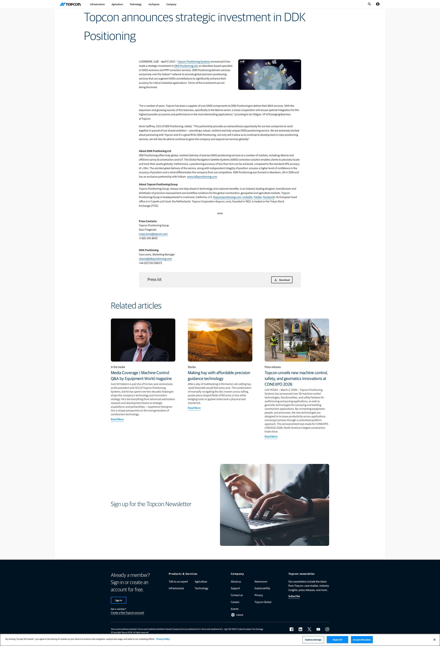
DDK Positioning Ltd (185, 65)
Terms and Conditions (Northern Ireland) (155, 629)
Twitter (258, 197)
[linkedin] (300, 629)
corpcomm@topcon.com (153, 234)
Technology (136, 4)
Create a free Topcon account (127, 612)
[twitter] (309, 629)
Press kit (154, 279)
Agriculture (117, 4)
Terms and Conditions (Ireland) (124, 629)
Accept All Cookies (362, 639)
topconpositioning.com (227, 197)
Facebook (268, 197)
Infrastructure (97, 4)
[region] (220, 640)
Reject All (337, 639)
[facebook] (291, 629)
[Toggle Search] (369, 4)
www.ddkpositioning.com (202, 176)
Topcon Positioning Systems (193, 61)
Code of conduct (244, 629)
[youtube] (318, 629)
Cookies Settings (313, 639)
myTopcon (154, 4)
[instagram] (327, 629)
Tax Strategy (258, 629)
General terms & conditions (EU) (186, 629)
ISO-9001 (232, 629)
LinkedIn (247, 197)
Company (171, 4)
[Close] (434, 639)
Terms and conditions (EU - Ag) (214, 629)
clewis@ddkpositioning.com (155, 258)
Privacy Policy (163, 638)
